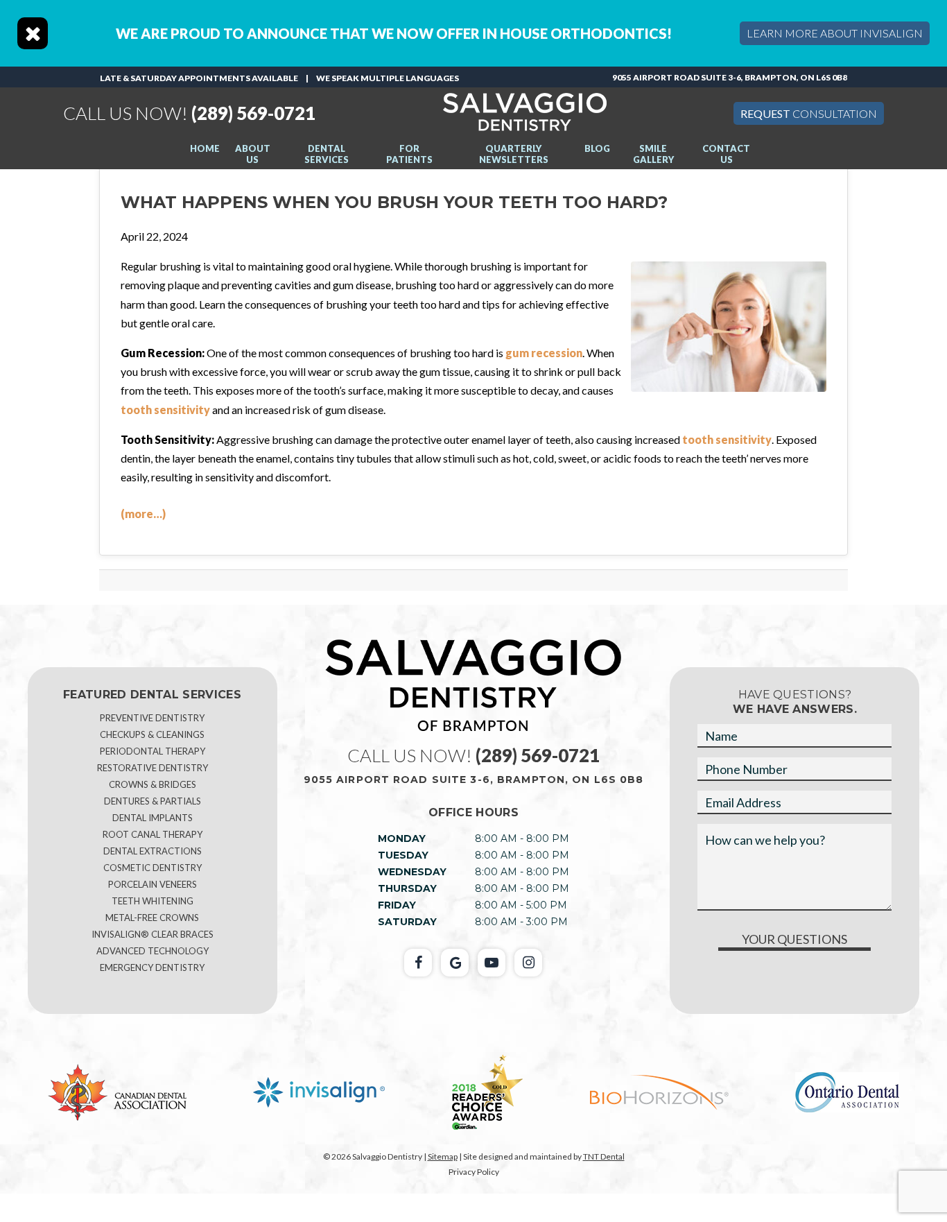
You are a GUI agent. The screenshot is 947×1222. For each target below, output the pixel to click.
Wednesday (412, 872)
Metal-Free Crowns (152, 917)
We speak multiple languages (387, 78)
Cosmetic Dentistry (152, 867)
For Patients (409, 154)
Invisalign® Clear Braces (153, 934)
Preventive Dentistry (152, 717)
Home (205, 148)
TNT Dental (604, 1156)
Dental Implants (152, 817)
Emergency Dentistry (152, 967)
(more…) (143, 513)
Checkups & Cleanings (152, 734)
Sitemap (443, 1156)
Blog (597, 148)
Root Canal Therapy (152, 834)
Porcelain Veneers (152, 884)
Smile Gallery (653, 154)
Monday (402, 838)
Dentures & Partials (152, 801)
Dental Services (326, 154)
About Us (252, 154)
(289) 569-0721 (189, 113)
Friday (397, 905)
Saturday (407, 921)
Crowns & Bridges (152, 784)
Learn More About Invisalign (835, 33)
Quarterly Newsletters (513, 154)
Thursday (407, 888)
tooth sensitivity (165, 409)
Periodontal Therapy (152, 751)
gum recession (543, 352)
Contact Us (726, 154)
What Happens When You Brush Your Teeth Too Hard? (394, 202)
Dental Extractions (152, 851)
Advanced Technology (152, 950)
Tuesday (403, 855)
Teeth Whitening (152, 900)
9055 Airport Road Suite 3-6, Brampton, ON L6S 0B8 (729, 77)
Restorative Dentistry (152, 767)
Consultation (808, 113)
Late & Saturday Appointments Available (199, 78)
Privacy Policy (474, 1172)
